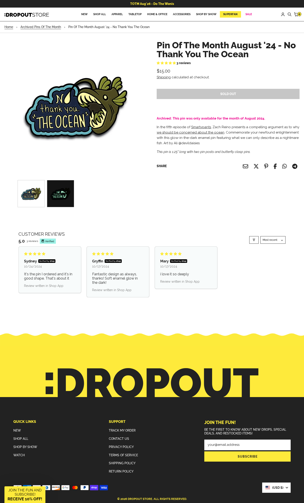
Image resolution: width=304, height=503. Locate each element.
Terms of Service (123, 455)
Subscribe (247, 456)
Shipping (164, 77)
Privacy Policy (121, 447)
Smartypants (201, 127)
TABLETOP (135, 14)
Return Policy (121, 471)
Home (8, 27)
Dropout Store (140, 499)
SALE (248, 14)
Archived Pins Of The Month (40, 27)
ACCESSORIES (182, 14)
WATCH (19, 455)
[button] (166, 63)
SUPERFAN (230, 14)
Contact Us (119, 438)
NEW (84, 14)
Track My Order (122, 430)
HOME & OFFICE (157, 14)
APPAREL (117, 14)
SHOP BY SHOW (206, 14)
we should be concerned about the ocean (190, 132)
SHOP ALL (99, 14)
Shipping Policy (122, 463)
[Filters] (254, 240)
